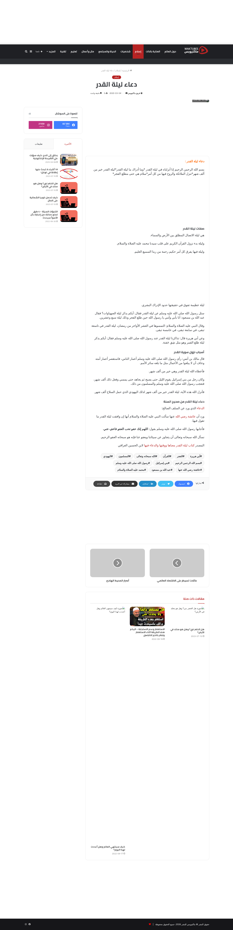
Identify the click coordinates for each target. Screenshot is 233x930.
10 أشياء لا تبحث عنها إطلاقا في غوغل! (46, 171)
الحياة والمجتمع (107, 51)
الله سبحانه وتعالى (145, 456)
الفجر (180, 456)
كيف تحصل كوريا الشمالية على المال (44, 199)
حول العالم (170, 51)
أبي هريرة (195, 456)
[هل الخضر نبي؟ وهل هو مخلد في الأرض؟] (186, 616)
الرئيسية (126, 70)
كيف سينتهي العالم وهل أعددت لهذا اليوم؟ (108, 848)
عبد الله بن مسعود (161, 469)
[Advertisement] (116, 22)
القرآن (166, 456)
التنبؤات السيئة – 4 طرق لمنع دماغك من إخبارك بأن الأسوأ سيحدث (44, 215)
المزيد (52, 51)
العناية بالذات (153, 51)
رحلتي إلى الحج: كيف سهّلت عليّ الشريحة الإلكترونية (43, 157)
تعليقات (38, 143)
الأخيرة (68, 143)
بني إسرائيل (162, 463)
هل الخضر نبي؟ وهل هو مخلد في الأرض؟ (187, 630)
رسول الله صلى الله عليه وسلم (132, 463)
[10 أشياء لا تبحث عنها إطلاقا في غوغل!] (69, 174)
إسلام (138, 51)
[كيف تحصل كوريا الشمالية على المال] (69, 202)
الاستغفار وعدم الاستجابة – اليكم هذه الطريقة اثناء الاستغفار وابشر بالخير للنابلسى (147, 632)
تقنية (63, 51)
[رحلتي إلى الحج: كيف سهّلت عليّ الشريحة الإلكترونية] (69, 160)
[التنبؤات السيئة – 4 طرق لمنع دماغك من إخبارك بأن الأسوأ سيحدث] (69, 216)
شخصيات (125, 51)
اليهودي (107, 456)
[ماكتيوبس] (196, 50)
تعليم (74, 51)
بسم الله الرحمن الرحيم (187, 463)
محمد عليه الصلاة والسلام (130, 469)
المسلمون (124, 456)
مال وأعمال (87, 51)
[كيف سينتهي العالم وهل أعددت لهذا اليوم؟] (107, 725)
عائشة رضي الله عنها (189, 469)
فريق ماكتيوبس (134, 93)
